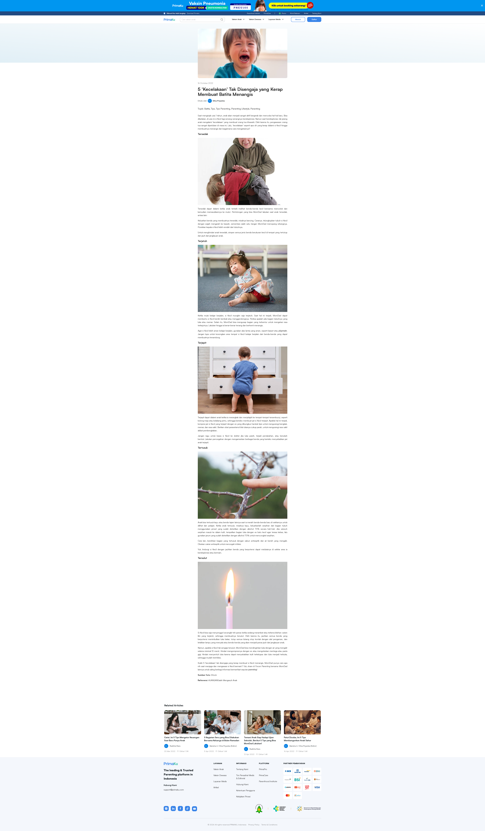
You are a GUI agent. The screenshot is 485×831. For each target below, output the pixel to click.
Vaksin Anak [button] (237, 19)
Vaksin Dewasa (219, 775)
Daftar (314, 19)
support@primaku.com (174, 789)
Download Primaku (183, 13)
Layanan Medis (220, 781)
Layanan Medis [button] (275, 19)
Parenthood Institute (253, 13)
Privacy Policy (253, 825)
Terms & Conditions (269, 825)
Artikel (306, 13)
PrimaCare (267, 13)
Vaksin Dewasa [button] (255, 19)
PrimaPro (263, 769)
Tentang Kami (316, 13)
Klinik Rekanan (295, 13)
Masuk (298, 19)
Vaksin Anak (218, 769)
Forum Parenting (262, 666)
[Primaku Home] (169, 19)
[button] (166, 808)
